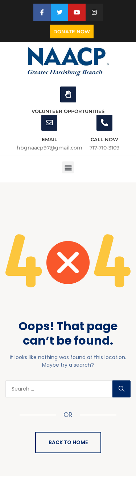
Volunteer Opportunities (68, 111)
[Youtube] (77, 12)
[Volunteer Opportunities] (68, 94)
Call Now (104, 139)
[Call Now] (104, 123)
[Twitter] (59, 12)
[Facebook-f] (42, 12)
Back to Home (68, 442)
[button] (68, 167)
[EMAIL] (49, 123)
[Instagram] (94, 12)
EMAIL (49, 139)
